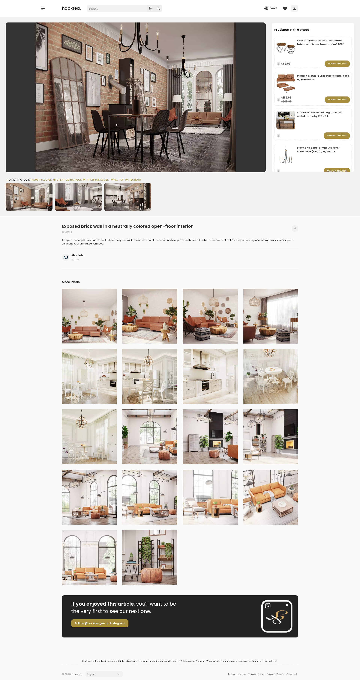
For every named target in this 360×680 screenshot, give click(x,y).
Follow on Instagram (99, 623)
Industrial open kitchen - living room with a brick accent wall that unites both (86, 180)
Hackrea (77, 674)
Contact (291, 674)
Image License (237, 674)
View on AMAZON (336, 135)
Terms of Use (256, 674)
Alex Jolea (78, 255)
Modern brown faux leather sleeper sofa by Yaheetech (323, 77)
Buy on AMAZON (337, 63)
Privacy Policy (275, 674)
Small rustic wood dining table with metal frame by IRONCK (320, 114)
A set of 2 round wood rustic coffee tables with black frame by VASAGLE (320, 42)
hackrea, (71, 8)
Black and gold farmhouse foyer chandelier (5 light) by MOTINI (318, 149)
